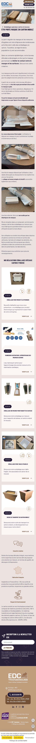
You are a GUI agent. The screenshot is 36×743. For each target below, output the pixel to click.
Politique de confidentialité (18, 724)
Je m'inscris (7, 648)
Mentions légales (24, 722)
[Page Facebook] (16, 707)
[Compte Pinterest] (23, 707)
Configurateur (29, 1)
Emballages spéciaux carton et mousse (17, 27)
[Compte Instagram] (20, 707)
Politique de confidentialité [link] (18, 740)
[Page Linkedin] (13, 707)
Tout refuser (18, 737)
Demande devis (29, 4)
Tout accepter (7, 737)
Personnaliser (29, 737)
